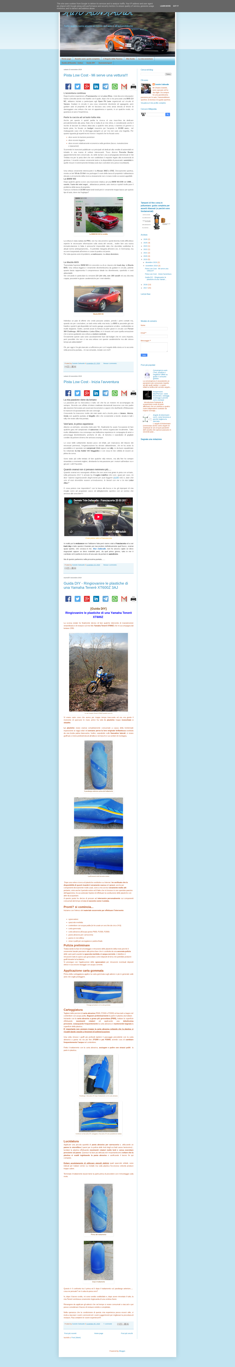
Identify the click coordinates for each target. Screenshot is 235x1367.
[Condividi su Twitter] (77, 89)
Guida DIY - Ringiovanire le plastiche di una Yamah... (155, 278)
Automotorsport (105, 63)
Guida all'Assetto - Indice (72, 63)
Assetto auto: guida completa (87, 59)
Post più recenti (70, 1333)
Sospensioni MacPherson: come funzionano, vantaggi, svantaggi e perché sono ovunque (161, 396)
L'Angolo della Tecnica (112, 59)
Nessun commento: (110, 363)
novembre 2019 (152, 266)
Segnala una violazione (151, 439)
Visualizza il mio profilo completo (153, 103)
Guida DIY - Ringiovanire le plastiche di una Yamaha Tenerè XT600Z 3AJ (96, 585)
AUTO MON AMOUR (98, 13)
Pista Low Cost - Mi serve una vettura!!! (96, 75)
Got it (176, 6)
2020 (145, 256)
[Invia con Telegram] (105, 89)
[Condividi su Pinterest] (75, 366)
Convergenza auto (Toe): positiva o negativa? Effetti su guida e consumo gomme (160, 374)
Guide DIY (91, 63)
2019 (145, 259)
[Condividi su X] (70, 366)
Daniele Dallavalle (162, 84)
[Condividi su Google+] (87, 89)
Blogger (122, 1351)
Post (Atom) (76, 1338)
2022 (145, 249)
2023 (145, 246)
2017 (145, 288)
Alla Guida (130, 59)
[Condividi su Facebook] (68, 89)
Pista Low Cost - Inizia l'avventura (91, 382)
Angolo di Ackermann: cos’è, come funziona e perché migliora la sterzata (162, 418)
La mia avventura (145, 59)
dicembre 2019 (152, 262)
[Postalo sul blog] (68, 366)
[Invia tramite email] (66, 366)
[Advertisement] (156, 160)
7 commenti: (108, 1324)
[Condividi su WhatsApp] (114, 89)
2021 (145, 253)
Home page (66, 59)
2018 (145, 285)
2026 (145, 239)
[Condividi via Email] (124, 89)
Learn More (165, 6)
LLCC (116, 478)
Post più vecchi (127, 1333)
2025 (145, 243)
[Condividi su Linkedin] (96, 89)
